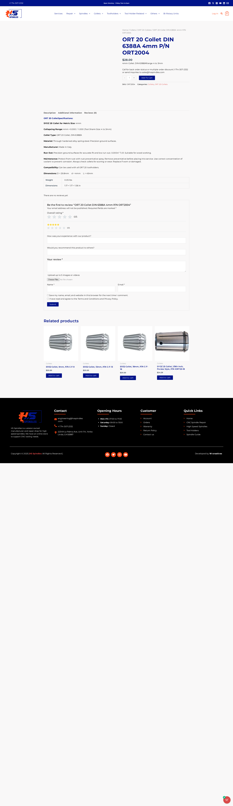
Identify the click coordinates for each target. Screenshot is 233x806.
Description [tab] (50, 113)
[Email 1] (228, 3)
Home (125, 30)
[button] (16, 3)
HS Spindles (35, 318)
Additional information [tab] (70, 113)
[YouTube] (220, 3)
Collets (133, 30)
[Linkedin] (224, 3)
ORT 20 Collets (144, 30)
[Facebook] (209, 3)
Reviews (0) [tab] (90, 113)
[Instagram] (217, 3)
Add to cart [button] (53, 240)
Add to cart (147, 78)
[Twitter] (213, 3)
